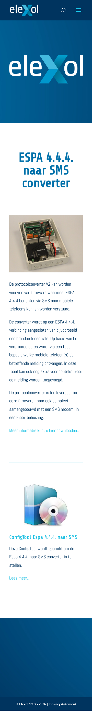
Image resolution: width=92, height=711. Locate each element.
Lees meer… (19, 578)
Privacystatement (62, 704)
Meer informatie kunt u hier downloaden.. (44, 430)
